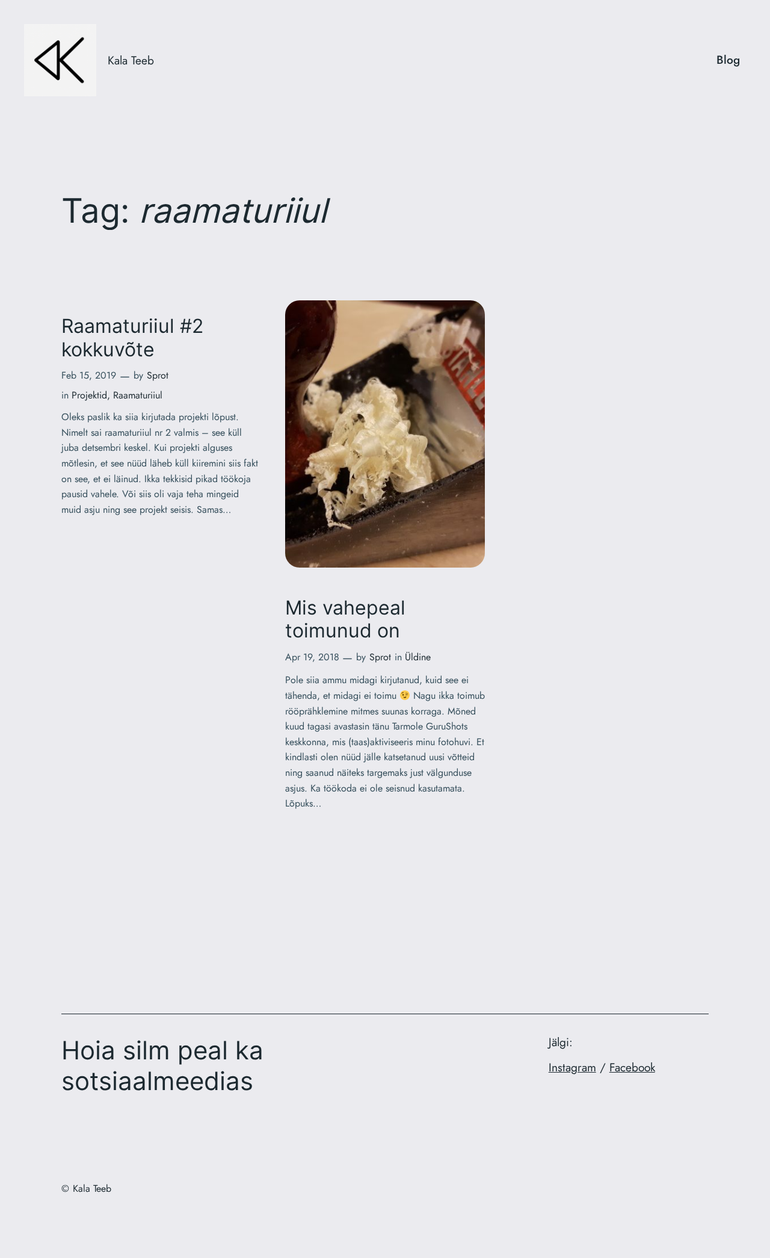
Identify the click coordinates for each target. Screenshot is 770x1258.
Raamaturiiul (137, 395)
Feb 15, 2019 (88, 375)
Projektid (89, 395)
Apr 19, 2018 (312, 657)
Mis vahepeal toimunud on (345, 619)
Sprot (157, 375)
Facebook (632, 1067)
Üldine (418, 657)
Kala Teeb (131, 60)
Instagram (572, 1067)
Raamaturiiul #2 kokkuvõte (132, 338)
